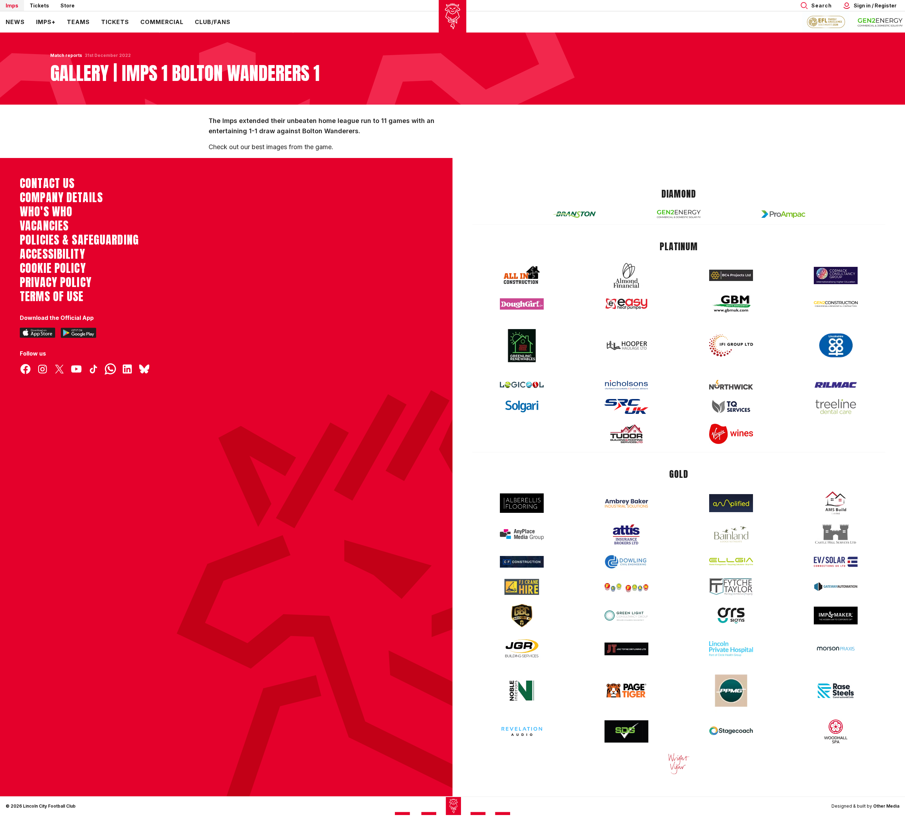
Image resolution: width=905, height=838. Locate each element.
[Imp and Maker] (836, 615)
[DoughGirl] (522, 304)
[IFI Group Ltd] (731, 345)
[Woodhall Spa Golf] (836, 731)
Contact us (47, 183)
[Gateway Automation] (836, 586)
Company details (61, 197)
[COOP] (836, 345)
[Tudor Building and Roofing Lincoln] (626, 434)
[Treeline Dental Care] (836, 406)
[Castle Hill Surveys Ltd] (836, 534)
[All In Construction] (522, 275)
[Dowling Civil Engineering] (626, 561)
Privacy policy (56, 282)
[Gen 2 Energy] (679, 214)
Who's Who (46, 211)
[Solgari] (522, 406)
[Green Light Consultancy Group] (626, 615)
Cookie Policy (53, 268)
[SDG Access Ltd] (626, 731)
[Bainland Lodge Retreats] (731, 534)
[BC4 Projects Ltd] (731, 275)
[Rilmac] (836, 384)
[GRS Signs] (731, 615)
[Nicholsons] (626, 385)
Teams (78, 21)
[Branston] (574, 214)
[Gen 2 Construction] (836, 304)
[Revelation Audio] (522, 731)
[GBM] (731, 304)
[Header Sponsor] (880, 22)
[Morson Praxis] (836, 648)
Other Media (886, 806)
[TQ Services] (731, 407)
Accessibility (52, 254)
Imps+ (46, 21)
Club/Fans (212, 21)
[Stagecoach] (731, 731)
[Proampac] (783, 214)
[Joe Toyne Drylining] (626, 649)
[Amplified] (731, 503)
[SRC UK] (626, 406)
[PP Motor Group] (731, 691)
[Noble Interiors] (522, 690)
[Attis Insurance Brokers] (626, 534)
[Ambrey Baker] (626, 503)
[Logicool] (522, 385)
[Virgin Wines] (731, 434)
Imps (12, 5)
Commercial (161, 21)
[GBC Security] (522, 616)
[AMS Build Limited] (836, 503)
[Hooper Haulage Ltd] (626, 345)
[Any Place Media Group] (522, 534)
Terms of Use (52, 296)
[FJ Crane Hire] (522, 587)
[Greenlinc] (522, 345)
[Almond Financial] (626, 275)
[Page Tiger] (626, 690)
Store (67, 5)
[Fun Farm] (626, 587)
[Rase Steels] (836, 690)
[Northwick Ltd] (731, 384)
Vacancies (44, 226)
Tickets (39, 5)
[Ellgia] (731, 561)
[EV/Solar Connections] (836, 562)
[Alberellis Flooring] (522, 503)
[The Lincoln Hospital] (731, 648)
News (15, 21)
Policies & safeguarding (79, 240)
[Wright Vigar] (679, 763)
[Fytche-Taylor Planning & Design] (731, 587)
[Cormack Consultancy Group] (836, 275)
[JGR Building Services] (522, 648)
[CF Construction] (522, 561)
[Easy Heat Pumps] (626, 304)
